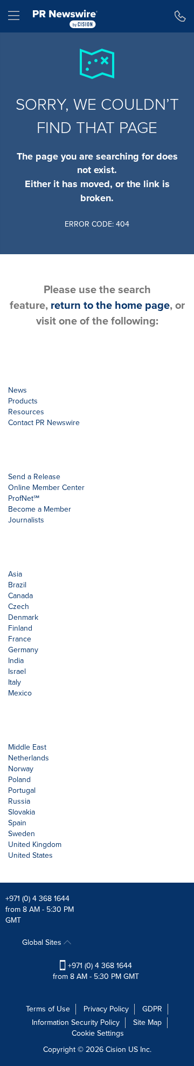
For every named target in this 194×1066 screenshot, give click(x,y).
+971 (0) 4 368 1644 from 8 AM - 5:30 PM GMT (96, 971)
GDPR (152, 1009)
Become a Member (39, 509)
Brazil (17, 585)
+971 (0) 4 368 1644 (37, 898)
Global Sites (43, 942)
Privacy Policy (106, 1009)
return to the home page (110, 305)
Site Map (147, 1022)
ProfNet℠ (23, 498)
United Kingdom (34, 844)
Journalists (26, 520)
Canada (20, 595)
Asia (15, 574)
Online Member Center (46, 487)
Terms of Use (48, 1009)
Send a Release (34, 476)
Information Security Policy (76, 1022)
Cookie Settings (98, 1033)
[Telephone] (180, 16)
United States (30, 855)
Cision (116, 1049)
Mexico (20, 693)
